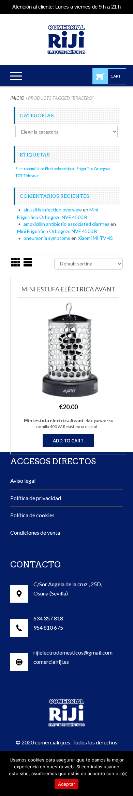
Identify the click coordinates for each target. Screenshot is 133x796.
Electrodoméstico (29, 168)
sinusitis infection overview (53, 209)
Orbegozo (102, 168)
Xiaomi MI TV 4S (95, 238)
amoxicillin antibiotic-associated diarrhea (66, 224)
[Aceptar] (124, 773)
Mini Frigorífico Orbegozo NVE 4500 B (57, 231)
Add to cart (68, 440)
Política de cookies (32, 515)
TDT (19, 175)
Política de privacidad (35, 498)
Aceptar (66, 784)
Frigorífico (84, 168)
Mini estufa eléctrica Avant (68, 289)
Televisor (31, 175)
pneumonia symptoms (47, 238)
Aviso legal (22, 480)
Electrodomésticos (60, 168)
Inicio (17, 98)
